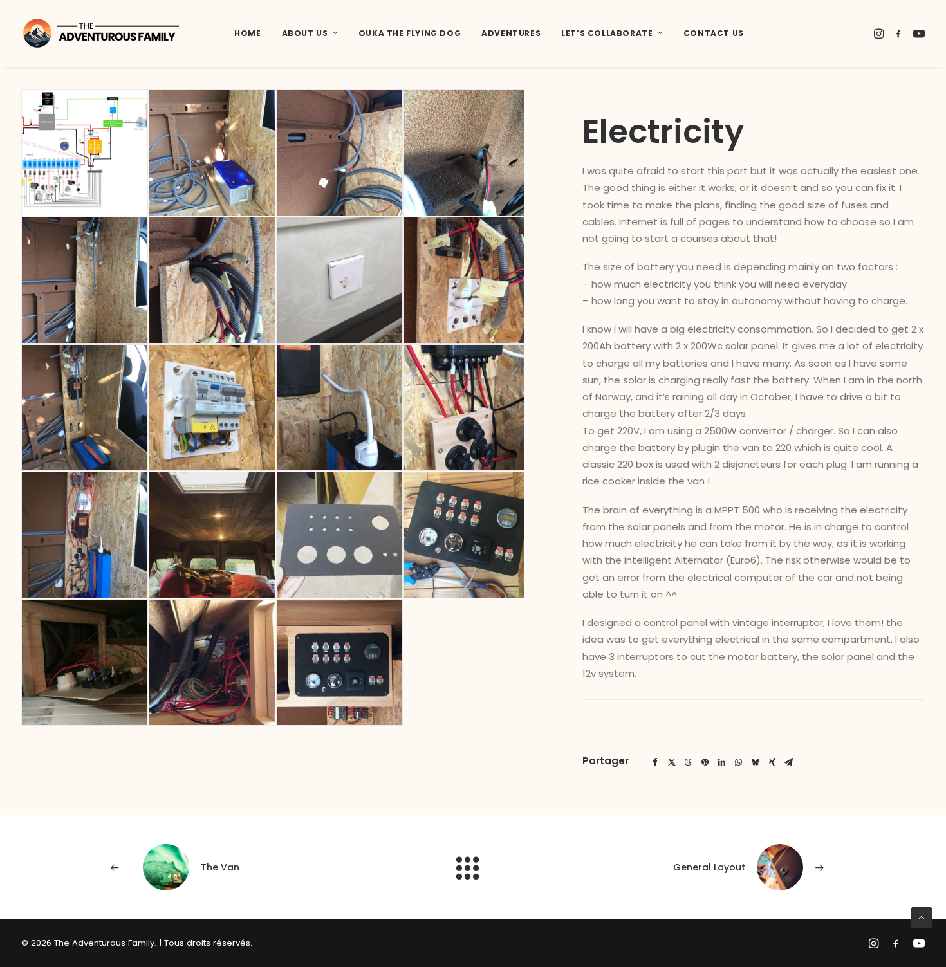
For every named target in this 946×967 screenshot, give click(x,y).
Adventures (511, 33)
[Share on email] (789, 762)
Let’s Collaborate (607, 33)
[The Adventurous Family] (101, 33)
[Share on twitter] (672, 762)
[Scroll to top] (921, 916)
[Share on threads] (688, 762)
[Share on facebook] (655, 762)
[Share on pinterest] (705, 762)
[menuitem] (247, 33)
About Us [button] (305, 33)
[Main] (473, 867)
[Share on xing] (772, 762)
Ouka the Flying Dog (409, 33)
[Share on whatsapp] (739, 762)
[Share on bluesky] (755, 762)
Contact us (713, 33)
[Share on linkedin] (722, 762)
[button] (880, 33)
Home (247, 33)
